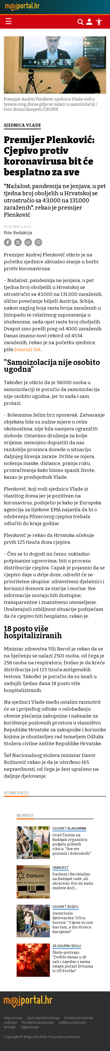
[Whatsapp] (28, 242)
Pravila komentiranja (37, 1022)
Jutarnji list (27, 349)
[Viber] (38, 242)
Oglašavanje (29, 1027)
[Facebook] (8, 242)
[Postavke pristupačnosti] (99, 22)
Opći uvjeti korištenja (43, 1018)
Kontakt (10, 1027)
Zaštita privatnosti (72, 1022)
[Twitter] (18, 242)
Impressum (13, 1018)
